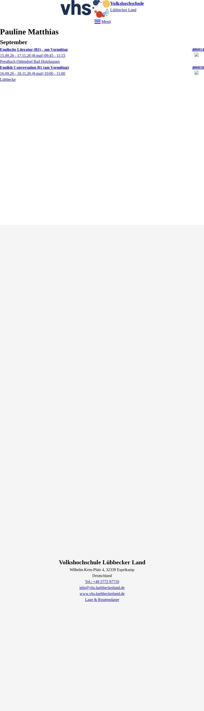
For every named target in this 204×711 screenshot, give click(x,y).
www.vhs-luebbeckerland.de (102, 594)
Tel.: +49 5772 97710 (102, 582)
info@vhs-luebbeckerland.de (102, 588)
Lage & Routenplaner (102, 599)
